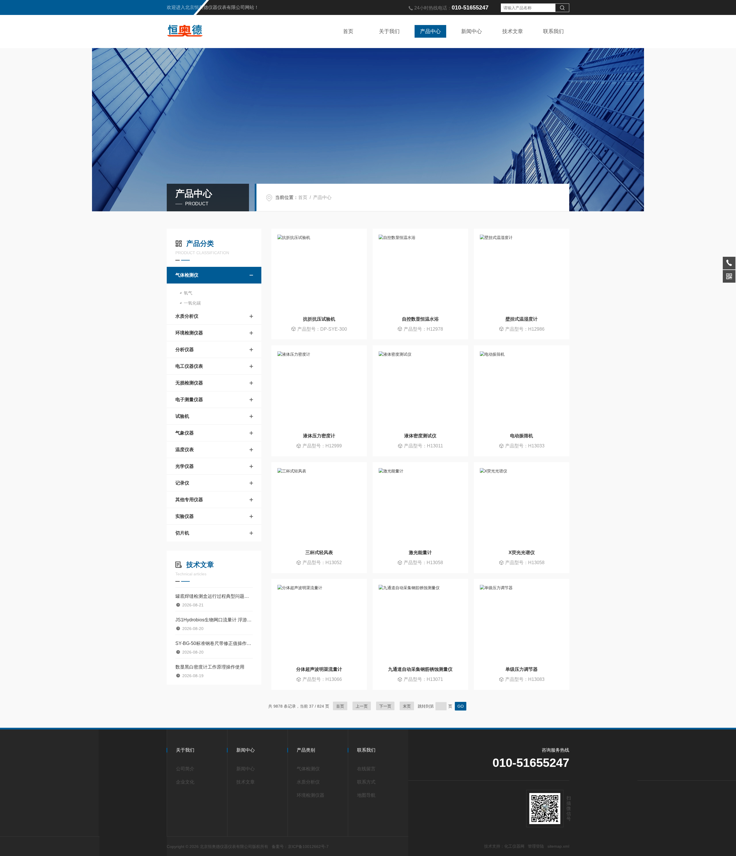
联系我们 (553, 31)
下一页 (385, 706)
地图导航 (366, 795)
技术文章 (512, 31)
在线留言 (366, 768)
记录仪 (182, 482)
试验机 (182, 416)
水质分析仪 (186, 316)
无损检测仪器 (189, 382)
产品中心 (430, 31)
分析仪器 (184, 349)
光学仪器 (184, 466)
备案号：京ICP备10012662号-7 (300, 846)
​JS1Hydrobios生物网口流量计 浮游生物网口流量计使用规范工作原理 (214, 619)
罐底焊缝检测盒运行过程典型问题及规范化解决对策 (214, 596)
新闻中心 (471, 31)
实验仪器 (184, 516)
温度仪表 (184, 449)
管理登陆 (536, 846)
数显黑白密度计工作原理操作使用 (209, 666)
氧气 (188, 292)
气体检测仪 (186, 275)
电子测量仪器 (189, 399)
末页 (407, 706)
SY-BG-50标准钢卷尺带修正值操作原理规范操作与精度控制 (214, 643)
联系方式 (366, 782)
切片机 (182, 533)
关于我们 (389, 31)
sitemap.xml (558, 846)
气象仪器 (184, 432)
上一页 (362, 706)
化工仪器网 (514, 846)
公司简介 (185, 768)
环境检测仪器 (189, 332)
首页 (348, 31)
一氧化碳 (192, 302)
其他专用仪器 (189, 499)
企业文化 (185, 782)
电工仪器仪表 (189, 366)
